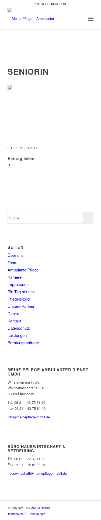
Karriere (15, 277)
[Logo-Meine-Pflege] (42, 18)
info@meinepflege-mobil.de (29, 416)
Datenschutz (19, 328)
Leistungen (17, 335)
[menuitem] (90, 18)
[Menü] (90, 18)
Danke (13, 313)
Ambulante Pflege (23, 270)
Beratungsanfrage (23, 342)
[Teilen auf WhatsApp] (15, 165)
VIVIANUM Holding (38, 507)
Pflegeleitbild (19, 299)
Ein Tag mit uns (21, 291)
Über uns (16, 255)
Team (13, 262)
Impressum (18, 284)
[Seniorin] (50, 55)
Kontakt (14, 320)
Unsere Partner (21, 306)
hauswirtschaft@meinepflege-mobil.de (37, 473)
